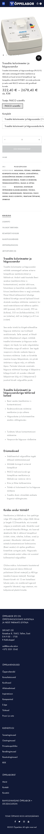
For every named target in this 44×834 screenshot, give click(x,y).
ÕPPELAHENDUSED (11, 665)
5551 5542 (13, 649)
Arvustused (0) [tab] (9, 251)
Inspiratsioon (7, 694)
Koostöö (5, 793)
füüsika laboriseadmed (12, 193)
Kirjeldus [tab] (6, 216)
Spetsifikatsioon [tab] (10, 245)
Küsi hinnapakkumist (22, 149)
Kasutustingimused (9, 757)
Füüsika (27, 170)
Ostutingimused (8, 740)
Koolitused (6, 683)
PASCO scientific (15, 196)
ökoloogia (28, 193)
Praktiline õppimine (31, 196)
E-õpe (4, 705)
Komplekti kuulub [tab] (10, 233)
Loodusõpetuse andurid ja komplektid (18, 177)
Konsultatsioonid (9, 677)
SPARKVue (6, 199)
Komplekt (6, 113)
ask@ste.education (10, 646)
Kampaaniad (7, 699)
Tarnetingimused (9, 735)
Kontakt (5, 787)
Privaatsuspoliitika (9, 746)
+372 (5, 649)
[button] (12, 106)
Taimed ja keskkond (28, 180)
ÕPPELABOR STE (9, 616)
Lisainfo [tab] (6, 222)
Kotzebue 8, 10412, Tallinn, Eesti (16, 633)
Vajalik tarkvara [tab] (10, 227)
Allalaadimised (8, 688)
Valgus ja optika (27, 183)
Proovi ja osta (8, 716)
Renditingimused (9, 751)
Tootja (13, 100)
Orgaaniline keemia (10, 180)
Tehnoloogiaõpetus (10, 183)
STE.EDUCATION (9, 804)
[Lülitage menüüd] (3, 3)
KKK (4, 762)
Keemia (22, 174)
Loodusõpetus (32, 174)
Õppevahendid (8, 672)
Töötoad (5, 710)
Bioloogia (18, 170)
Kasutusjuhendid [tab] (10, 239)
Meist (4, 782)
